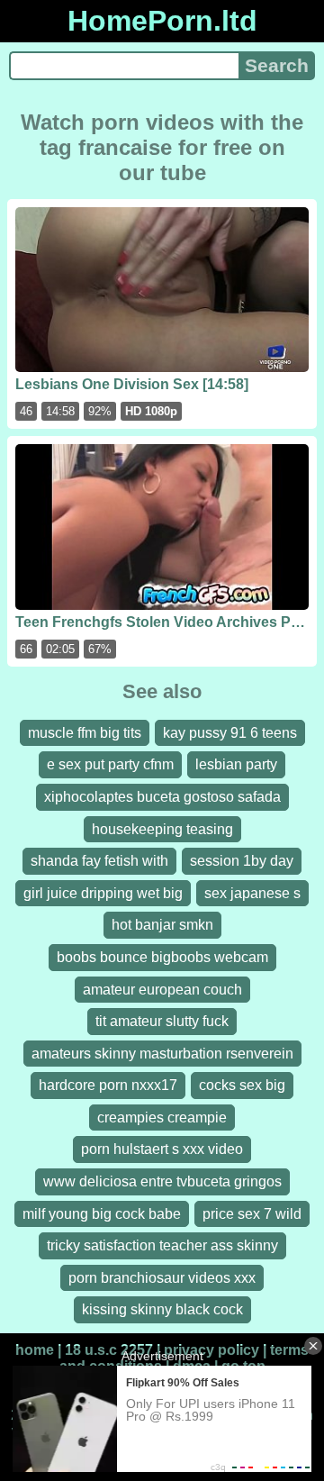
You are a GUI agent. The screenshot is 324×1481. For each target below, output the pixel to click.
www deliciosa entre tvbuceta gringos (162, 1181)
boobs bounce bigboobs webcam (162, 957)
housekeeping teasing (162, 829)
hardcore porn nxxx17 (108, 1085)
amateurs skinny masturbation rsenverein (162, 1053)
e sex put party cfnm (110, 764)
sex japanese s (252, 893)
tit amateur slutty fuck (162, 1021)
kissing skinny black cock (162, 1309)
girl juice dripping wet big (103, 893)
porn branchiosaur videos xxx (162, 1278)
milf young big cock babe (101, 1214)
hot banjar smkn (162, 924)
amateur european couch (162, 989)
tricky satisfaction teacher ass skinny (162, 1245)
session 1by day (241, 860)
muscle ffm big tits (84, 732)
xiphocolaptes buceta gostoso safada (162, 796)
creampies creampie (162, 1117)
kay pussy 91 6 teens (230, 732)
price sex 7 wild (252, 1214)
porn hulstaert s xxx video (162, 1149)
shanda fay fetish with (99, 860)
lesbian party (236, 764)
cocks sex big (242, 1085)
